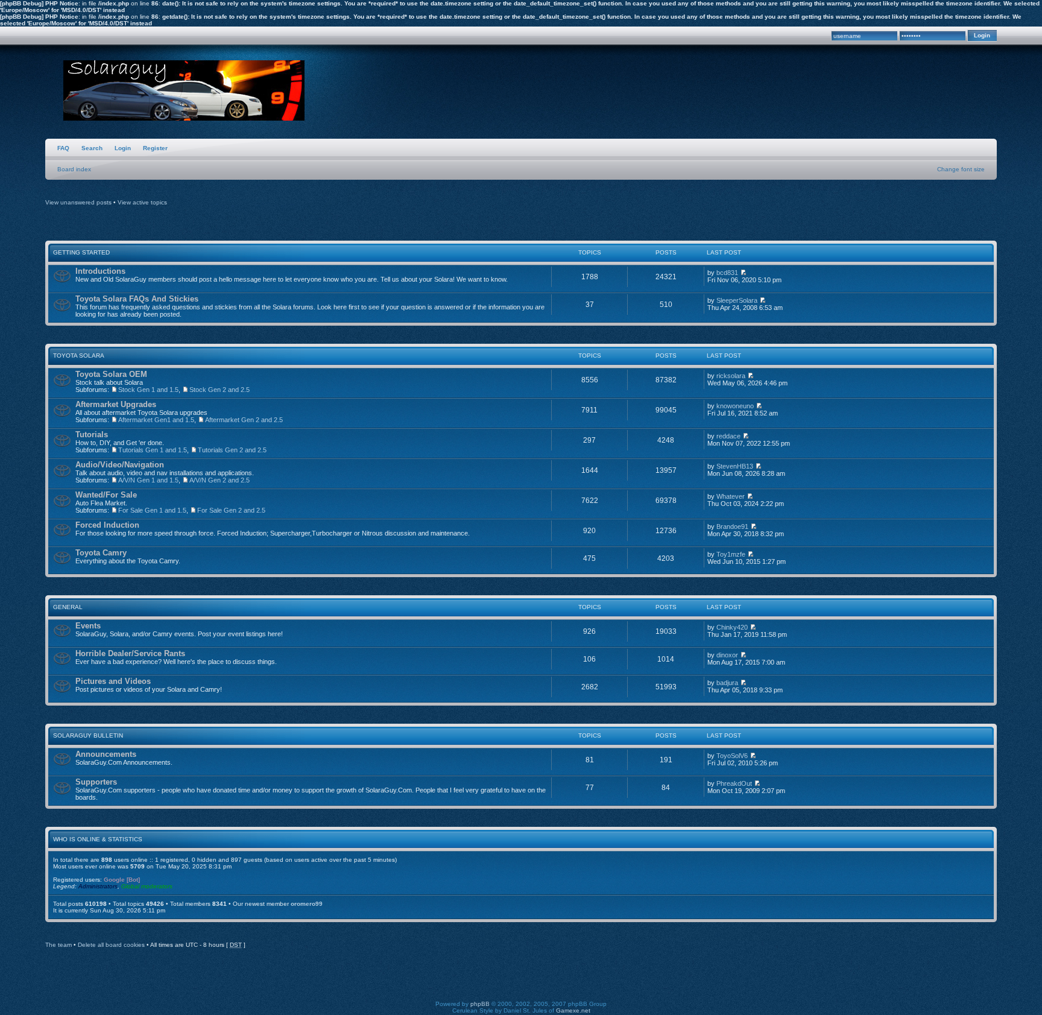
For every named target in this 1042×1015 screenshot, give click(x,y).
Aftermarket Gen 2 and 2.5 (244, 419)
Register (155, 148)
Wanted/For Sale (106, 494)
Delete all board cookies (111, 944)
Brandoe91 (732, 526)
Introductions (100, 271)
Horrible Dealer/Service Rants (130, 653)
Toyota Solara (78, 355)
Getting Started (81, 252)
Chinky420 (732, 627)
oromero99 (307, 903)
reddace (728, 436)
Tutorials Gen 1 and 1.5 (152, 450)
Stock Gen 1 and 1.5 (148, 389)
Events (88, 625)
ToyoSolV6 (732, 755)
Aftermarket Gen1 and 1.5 (156, 419)
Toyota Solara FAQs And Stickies (136, 298)
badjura (727, 682)
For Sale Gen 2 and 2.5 (231, 510)
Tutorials (91, 434)
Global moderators (146, 886)
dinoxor (727, 655)
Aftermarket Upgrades (115, 404)
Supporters (96, 781)
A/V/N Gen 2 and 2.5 (219, 480)
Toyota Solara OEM (111, 374)
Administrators (98, 886)
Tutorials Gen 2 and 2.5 (232, 450)
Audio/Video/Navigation (119, 464)
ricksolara (730, 375)
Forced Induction (107, 525)
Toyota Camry (101, 552)
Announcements (105, 754)
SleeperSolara (736, 300)
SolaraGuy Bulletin (88, 735)
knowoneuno (735, 405)
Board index (74, 169)
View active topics (142, 202)
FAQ (63, 148)
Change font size (961, 169)
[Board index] (184, 91)
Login (123, 148)
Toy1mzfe (730, 554)
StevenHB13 (734, 466)
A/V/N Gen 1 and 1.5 (148, 480)
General (68, 607)
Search (92, 148)
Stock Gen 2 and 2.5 (219, 389)
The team (58, 944)
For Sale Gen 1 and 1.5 (152, 510)
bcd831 (727, 272)
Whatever (730, 496)
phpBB (480, 1004)
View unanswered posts (78, 202)
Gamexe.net (573, 1010)
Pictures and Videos (113, 681)
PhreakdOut (734, 783)
